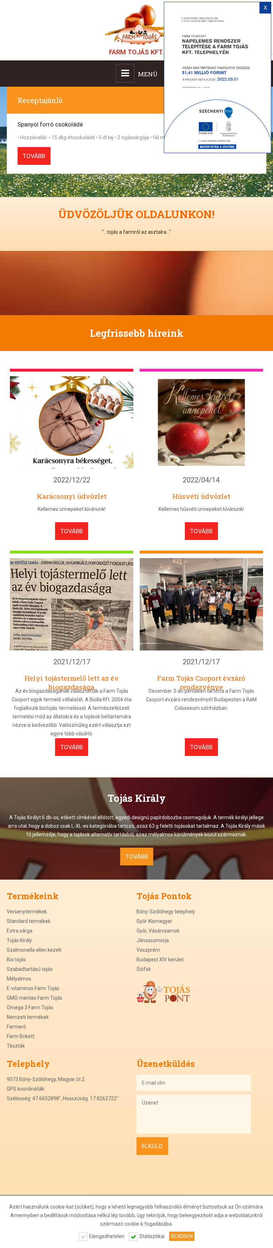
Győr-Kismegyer (154, 921)
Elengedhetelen (106, 1236)
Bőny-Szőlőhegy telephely (165, 911)
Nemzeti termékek (28, 1017)
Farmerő (16, 1027)
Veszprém (148, 950)
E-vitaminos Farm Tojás (33, 988)
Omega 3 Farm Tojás (30, 1007)
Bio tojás (16, 959)
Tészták (16, 1046)
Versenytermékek (27, 911)
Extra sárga (19, 931)
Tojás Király (19, 940)
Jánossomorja (152, 940)
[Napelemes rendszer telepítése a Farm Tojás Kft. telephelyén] (217, 77)
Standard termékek (28, 921)
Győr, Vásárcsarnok (158, 931)
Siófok (143, 969)
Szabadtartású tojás (30, 969)
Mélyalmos (19, 979)
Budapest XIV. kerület (160, 959)
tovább (34, 156)
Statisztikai (152, 1236)
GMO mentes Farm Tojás (34, 998)
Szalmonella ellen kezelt (34, 950)
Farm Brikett (20, 1036)
